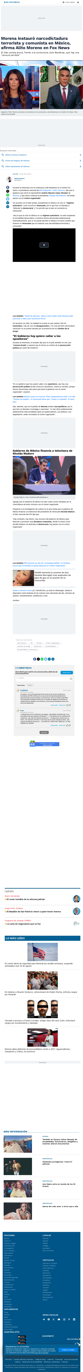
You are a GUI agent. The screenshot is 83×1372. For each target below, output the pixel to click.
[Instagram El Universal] (64, 1319)
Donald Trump (9, 1260)
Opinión (9, 891)
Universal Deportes (11, 1277)
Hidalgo (45, 1246)
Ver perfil (18, 180)
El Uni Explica (9, 1250)
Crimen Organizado (53, 643)
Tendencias (8, 1287)
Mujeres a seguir (10, 1243)
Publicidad (59, 1359)
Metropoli (7, 1263)
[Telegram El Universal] (44, 1319)
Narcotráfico (8, 1267)
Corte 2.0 (7, 1241)
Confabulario (8, 1285)
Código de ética (40, 1359)
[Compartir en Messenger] (7, 198)
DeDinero (46, 1285)
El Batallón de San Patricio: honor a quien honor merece (34, 911)
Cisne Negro (8, 1329)
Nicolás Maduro (50, 646)
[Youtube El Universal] (58, 1319)
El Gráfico (46, 1280)
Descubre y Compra (50, 1263)
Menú (6, 1297)
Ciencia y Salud (9, 1289)
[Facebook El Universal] (49, 1319)
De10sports (47, 1282)
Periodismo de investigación (9, 1247)
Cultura (7, 1282)
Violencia (50, 1359)
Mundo (6, 1258)
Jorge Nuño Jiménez (14, 908)
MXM (6, 1292)
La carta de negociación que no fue (24, 924)
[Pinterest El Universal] (69, 1319)
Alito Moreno (22, 643)
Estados (7, 1265)
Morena (39, 643)
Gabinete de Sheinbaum (8, 1254)
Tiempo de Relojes (11, 1327)
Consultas (7, 1306)
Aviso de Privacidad (71, 1359)
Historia (17, 1362)
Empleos (46, 1270)
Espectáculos (9, 1280)
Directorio (8, 1359)
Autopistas (8, 1304)
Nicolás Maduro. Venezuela (27, 649)
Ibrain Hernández (12, 896)
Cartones (7, 1272)
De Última (7, 1319)
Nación (15, 174)
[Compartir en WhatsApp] (7, 195)
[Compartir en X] (7, 191)
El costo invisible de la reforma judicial (26, 899)
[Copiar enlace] (7, 202)
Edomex (46, 1238)
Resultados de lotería (48, 1298)
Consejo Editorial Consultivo (23, 1359)
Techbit (7, 1294)
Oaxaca (45, 1241)
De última (7, 1299)
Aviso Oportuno (48, 1268)
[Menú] (78, 2)
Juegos (45, 1290)
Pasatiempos (47, 1292)
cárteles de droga (23, 646)
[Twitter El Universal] (54, 1319)
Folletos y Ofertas (49, 1265)
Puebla (45, 1243)
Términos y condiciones (52, 1362)
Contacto (65, 1362)
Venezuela (37, 646)
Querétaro (46, 1248)
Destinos (7, 1302)
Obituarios (46, 1273)
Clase (6, 1312)
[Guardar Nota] (7, 206)
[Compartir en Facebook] (7, 187)
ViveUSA (46, 1287)
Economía (7, 1275)
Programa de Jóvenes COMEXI (18, 920)
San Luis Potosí (48, 1250)
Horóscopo (47, 1295)
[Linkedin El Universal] (74, 1319)
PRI (31, 643)
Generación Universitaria (47, 1277)
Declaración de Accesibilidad (32, 1362)
